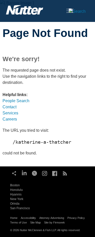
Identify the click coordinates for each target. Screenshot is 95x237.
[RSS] (64, 173)
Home (13, 217)
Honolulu (16, 190)
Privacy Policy (76, 217)
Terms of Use (18, 222)
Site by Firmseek (54, 222)
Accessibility (28, 217)
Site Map (35, 222)
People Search (16, 101)
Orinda (15, 203)
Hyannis (16, 194)
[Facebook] (54, 173)
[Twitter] (34, 173)
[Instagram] (44, 173)
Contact (9, 107)
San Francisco (20, 208)
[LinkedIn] (24, 173)
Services (10, 113)
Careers (10, 119)
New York (16, 199)
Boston (15, 185)
